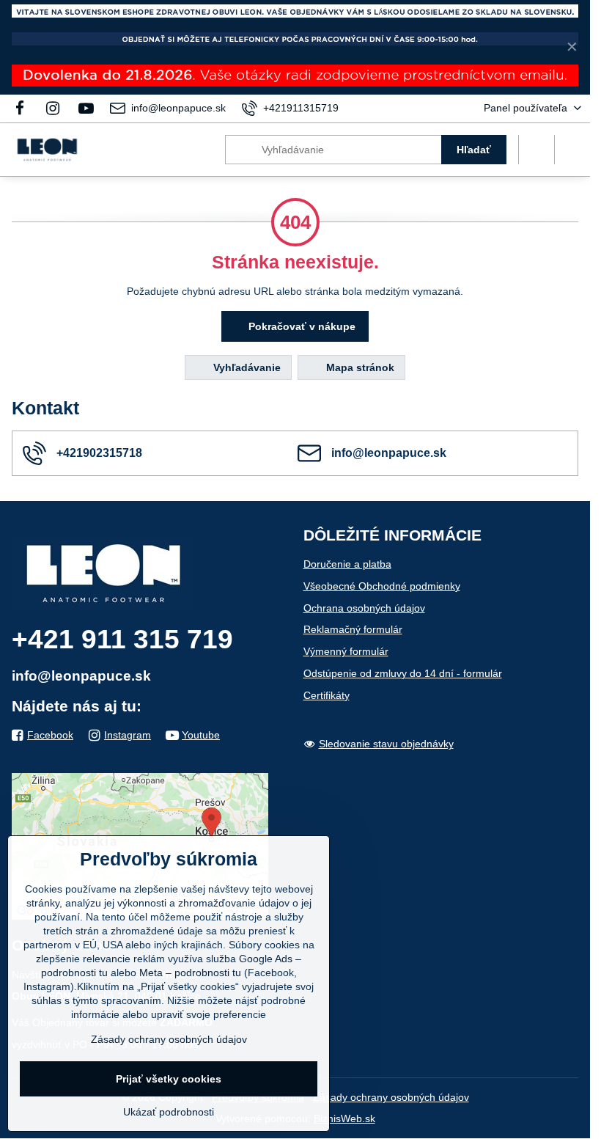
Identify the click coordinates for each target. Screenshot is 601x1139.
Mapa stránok (358, 367)
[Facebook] (24, 108)
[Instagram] (53, 108)
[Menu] (572, 149)
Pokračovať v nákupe (300, 326)
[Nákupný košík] (536, 149)
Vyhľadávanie (245, 367)
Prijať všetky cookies (168, 1079)
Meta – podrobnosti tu (190, 972)
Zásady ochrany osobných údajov (391, 1097)
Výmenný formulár (345, 651)
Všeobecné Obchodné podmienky (381, 586)
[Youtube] (86, 108)
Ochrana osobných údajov (364, 608)
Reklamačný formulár (352, 629)
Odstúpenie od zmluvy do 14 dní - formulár (402, 673)
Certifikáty (326, 695)
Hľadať (474, 149)
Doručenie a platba (347, 564)
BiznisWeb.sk (344, 1118)
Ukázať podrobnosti (168, 1112)
